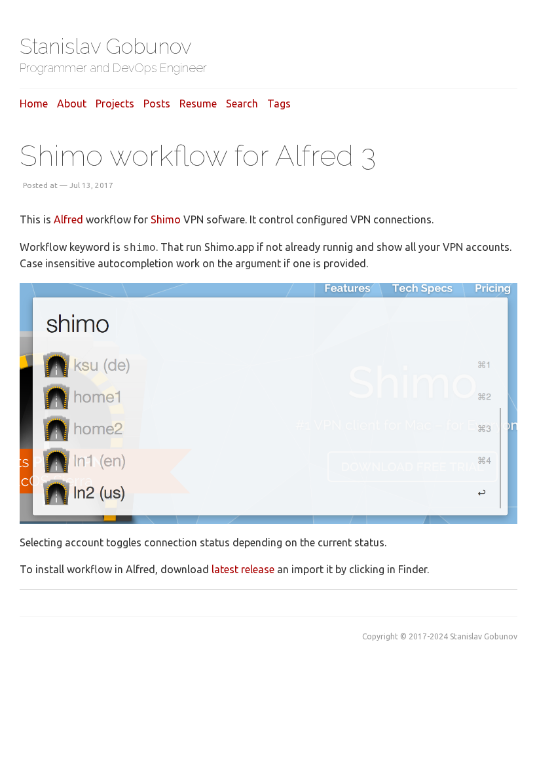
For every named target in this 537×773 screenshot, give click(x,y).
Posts (156, 103)
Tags (279, 103)
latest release (243, 569)
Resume (198, 103)
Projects (115, 103)
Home (34, 103)
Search (242, 103)
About (71, 103)
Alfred (68, 219)
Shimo (166, 219)
